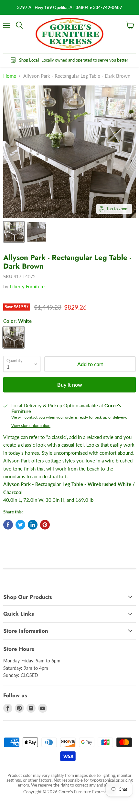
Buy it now (69, 385)
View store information (30, 425)
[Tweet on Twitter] (20, 525)
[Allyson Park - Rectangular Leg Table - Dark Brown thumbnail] (14, 232)
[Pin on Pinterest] (45, 525)
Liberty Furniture (27, 286)
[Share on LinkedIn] (32, 525)
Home (9, 76)
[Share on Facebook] (8, 525)
